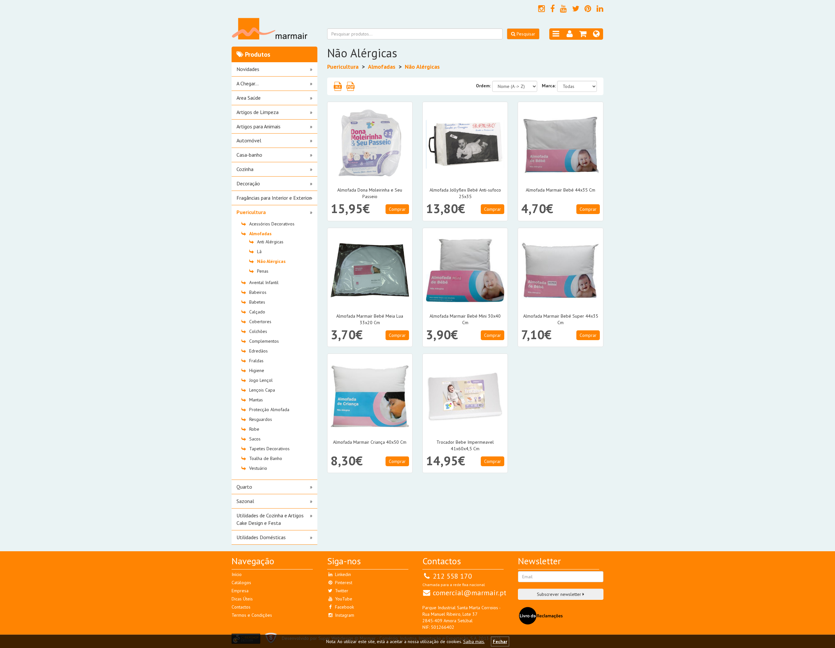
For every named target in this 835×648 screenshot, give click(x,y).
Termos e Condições (252, 615)
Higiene (256, 370)
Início (237, 574)
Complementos (264, 341)
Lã (259, 251)
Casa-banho (249, 154)
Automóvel (248, 140)
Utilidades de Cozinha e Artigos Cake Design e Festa (270, 519)
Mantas (256, 400)
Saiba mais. (474, 641)
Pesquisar (525, 34)
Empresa (240, 591)
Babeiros (257, 292)
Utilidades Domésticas (261, 537)
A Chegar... (247, 83)
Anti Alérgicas (270, 242)
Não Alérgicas (271, 261)
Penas (262, 271)
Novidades (247, 69)
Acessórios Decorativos (272, 224)
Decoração (248, 183)
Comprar (397, 209)
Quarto (244, 486)
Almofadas (260, 234)
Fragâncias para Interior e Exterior (273, 197)
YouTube (343, 599)
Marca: (549, 86)
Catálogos (241, 582)
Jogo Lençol (261, 380)
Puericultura (251, 212)
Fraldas (256, 361)
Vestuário (258, 468)
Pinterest (343, 582)
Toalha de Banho (265, 458)
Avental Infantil (264, 282)
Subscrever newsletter (560, 594)
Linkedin (342, 574)
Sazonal (245, 501)
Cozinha (244, 169)
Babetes (257, 302)
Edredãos (258, 351)
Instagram (344, 615)
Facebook (344, 607)
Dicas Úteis (242, 599)
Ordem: (483, 86)
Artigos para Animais (258, 126)
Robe (254, 429)
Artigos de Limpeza (257, 112)
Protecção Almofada (269, 409)
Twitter (341, 591)
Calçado (257, 312)
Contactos (241, 607)
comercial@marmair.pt (469, 592)
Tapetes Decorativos (269, 449)
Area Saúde (248, 97)
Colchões (258, 331)
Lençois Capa (262, 390)
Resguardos (260, 419)
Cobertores (260, 321)
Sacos (255, 439)
